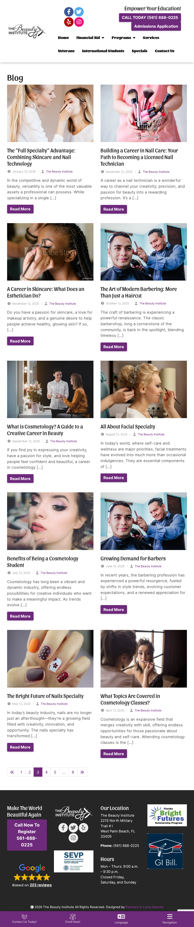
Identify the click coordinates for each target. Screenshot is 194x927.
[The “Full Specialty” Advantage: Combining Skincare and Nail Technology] (50, 113)
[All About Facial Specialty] (144, 389)
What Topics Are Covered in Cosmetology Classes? (130, 699)
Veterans (66, 50)
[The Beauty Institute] (27, 31)
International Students (103, 50)
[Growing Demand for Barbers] (144, 521)
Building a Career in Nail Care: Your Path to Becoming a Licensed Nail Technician (139, 157)
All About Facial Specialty (128, 426)
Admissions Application (156, 26)
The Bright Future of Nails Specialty (45, 695)
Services (151, 37)
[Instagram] (79, 22)
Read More (20, 209)
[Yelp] (69, 22)
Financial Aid (88, 37)
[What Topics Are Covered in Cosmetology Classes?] (144, 658)
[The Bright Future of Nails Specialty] (50, 658)
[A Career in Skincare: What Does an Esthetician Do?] (50, 251)
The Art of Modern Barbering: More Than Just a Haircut (139, 292)
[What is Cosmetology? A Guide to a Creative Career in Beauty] (50, 389)
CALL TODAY (150, 17)
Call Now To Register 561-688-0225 (27, 834)
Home (63, 37)
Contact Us (164, 50)
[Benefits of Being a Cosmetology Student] (50, 521)
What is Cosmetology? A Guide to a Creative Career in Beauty (45, 429)
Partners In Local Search (144, 907)
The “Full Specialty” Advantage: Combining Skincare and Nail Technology (41, 157)
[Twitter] (79, 12)
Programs (121, 37)
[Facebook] (69, 12)
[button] (32, 875)
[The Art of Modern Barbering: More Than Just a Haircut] (144, 251)
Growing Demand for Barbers (133, 558)
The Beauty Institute (59, 171)
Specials (139, 50)
